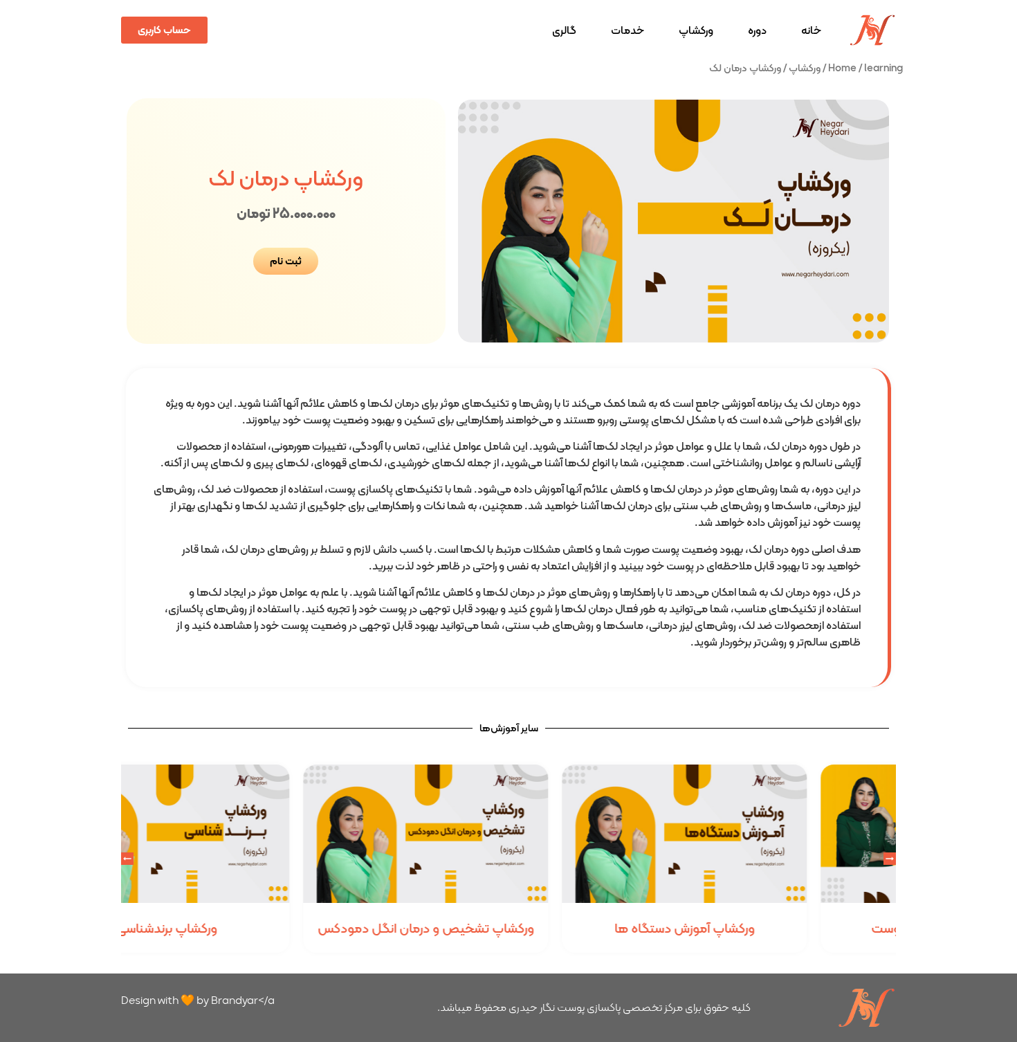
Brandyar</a (243, 1000)
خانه (811, 30)
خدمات (627, 30)
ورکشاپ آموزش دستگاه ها (767, 928)
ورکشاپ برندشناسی (249, 928)
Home (842, 67)
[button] (127, 858)
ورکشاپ (696, 30)
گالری (564, 30)
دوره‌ (757, 30)
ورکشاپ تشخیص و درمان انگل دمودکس (508, 928)
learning (883, 67)
